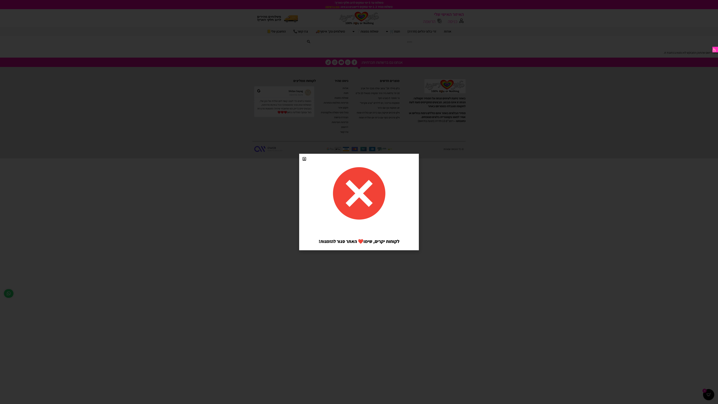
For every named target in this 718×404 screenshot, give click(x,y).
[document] (359, 202)
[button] (304, 158)
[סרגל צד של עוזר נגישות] (715, 49)
